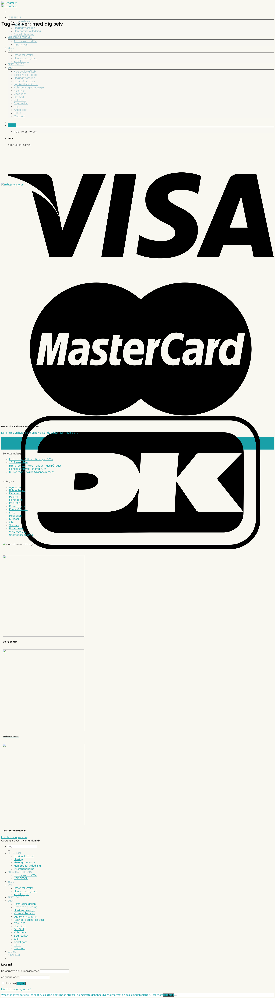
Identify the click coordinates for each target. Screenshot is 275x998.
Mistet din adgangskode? (16, 989)
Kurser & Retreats (24, 81)
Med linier (19, 90)
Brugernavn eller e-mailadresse (20, 971)
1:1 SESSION (14, 17)
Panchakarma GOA (25, 41)
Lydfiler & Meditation (26, 84)
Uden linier (20, 93)
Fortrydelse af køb (25, 71)
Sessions (14, 525)
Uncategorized (18, 531)
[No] (175, 995)
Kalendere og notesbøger (29, 87)
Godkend (168, 995)
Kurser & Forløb (18, 509)
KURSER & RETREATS (20, 37)
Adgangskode (10, 977)
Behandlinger (17, 490)
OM (10, 50)
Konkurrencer (17, 506)
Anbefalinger (21, 61)
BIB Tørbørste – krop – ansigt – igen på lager (35, 465)
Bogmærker (21, 103)
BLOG (11, 47)
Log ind (21, 983)
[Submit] (9, 850)
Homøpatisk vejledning (27, 31)
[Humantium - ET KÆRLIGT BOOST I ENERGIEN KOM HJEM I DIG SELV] (9, 4)
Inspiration (15, 503)
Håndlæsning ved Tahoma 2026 (27, 468)
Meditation (15, 515)
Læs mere (157, 994)
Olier (16, 106)
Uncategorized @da (21, 534)
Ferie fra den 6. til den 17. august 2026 (31, 459)
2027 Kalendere (18, 462)
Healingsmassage (24, 27)
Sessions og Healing (25, 74)
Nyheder (14, 518)
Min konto (19, 116)
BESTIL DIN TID (16, 64)
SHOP (11, 67)
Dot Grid (19, 97)
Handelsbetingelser (25, 58)
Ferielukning (16, 493)
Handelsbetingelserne (14, 837)
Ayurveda (15, 487)
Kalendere (20, 100)
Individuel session (24, 856)
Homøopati (16, 499)
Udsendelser (16, 528)
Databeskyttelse (23, 54)
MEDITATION (21, 44)
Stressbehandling (24, 34)
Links (12, 512)
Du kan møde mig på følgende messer (31, 472)
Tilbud (17, 113)
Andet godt (20, 109)
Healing (13, 496)
